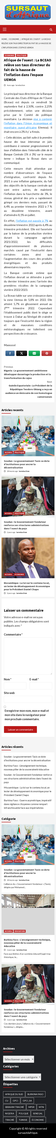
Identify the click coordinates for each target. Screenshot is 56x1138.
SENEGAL (38, 1113)
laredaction (20, 85)
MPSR (31, 1107)
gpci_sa (27, 1100)
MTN (41, 1107)
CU (6, 1100)
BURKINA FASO (35, 1094)
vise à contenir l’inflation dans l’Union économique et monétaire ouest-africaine (28, 123)
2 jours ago (11, 532)
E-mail (34, 679)
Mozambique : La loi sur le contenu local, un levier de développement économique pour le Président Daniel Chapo (27, 586)
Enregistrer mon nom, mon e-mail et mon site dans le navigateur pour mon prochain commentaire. (27, 715)
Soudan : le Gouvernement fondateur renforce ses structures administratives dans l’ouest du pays (26, 525)
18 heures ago (12, 471)
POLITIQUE (21, 55)
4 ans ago (11, 85)
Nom (7, 679)
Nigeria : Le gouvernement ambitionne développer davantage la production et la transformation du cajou (27, 372)
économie (38, 1119)
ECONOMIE (9, 55)
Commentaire (13, 634)
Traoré (9, 1119)
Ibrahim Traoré (14, 1107)
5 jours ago (11, 593)
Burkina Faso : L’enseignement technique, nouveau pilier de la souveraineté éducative (26, 767)
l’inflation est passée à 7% (32, 220)
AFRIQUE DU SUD (14, 1094)
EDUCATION (20, 931)
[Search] (51, 30)
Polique (23, 1113)
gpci (15, 1100)
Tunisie (23, 1119)
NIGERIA (9, 1113)
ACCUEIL (8, 452)
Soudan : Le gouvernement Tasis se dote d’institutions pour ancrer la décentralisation (26, 464)
